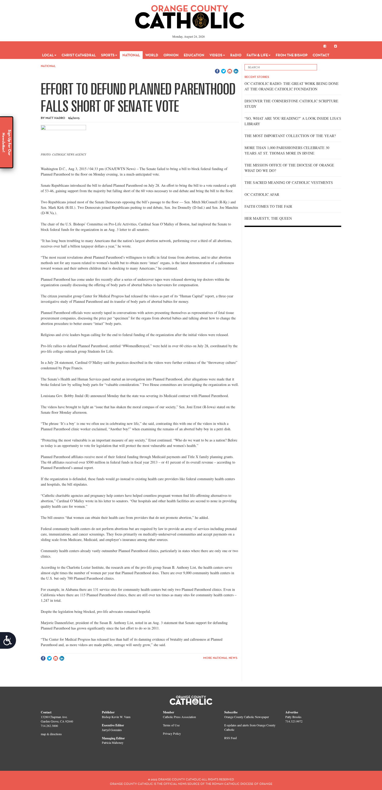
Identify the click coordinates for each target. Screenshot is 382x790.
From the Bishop (291, 55)
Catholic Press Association (179, 717)
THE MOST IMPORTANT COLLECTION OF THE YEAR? (290, 135)
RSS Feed (230, 738)
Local (48, 55)
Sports (108, 55)
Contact (321, 55)
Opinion (171, 55)
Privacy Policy (172, 733)
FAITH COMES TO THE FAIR (268, 206)
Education (194, 55)
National (131, 55)
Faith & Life (257, 55)
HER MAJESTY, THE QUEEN (268, 218)
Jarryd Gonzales (112, 730)
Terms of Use (171, 725)
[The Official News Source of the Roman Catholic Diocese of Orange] (190, 15)
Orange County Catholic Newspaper (246, 717)
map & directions (51, 734)
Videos (215, 55)
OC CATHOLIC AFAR (262, 194)
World (151, 55)
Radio (235, 55)
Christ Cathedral (79, 55)
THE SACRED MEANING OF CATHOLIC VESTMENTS (289, 182)
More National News (220, 658)
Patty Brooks (293, 717)
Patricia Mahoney (112, 742)
